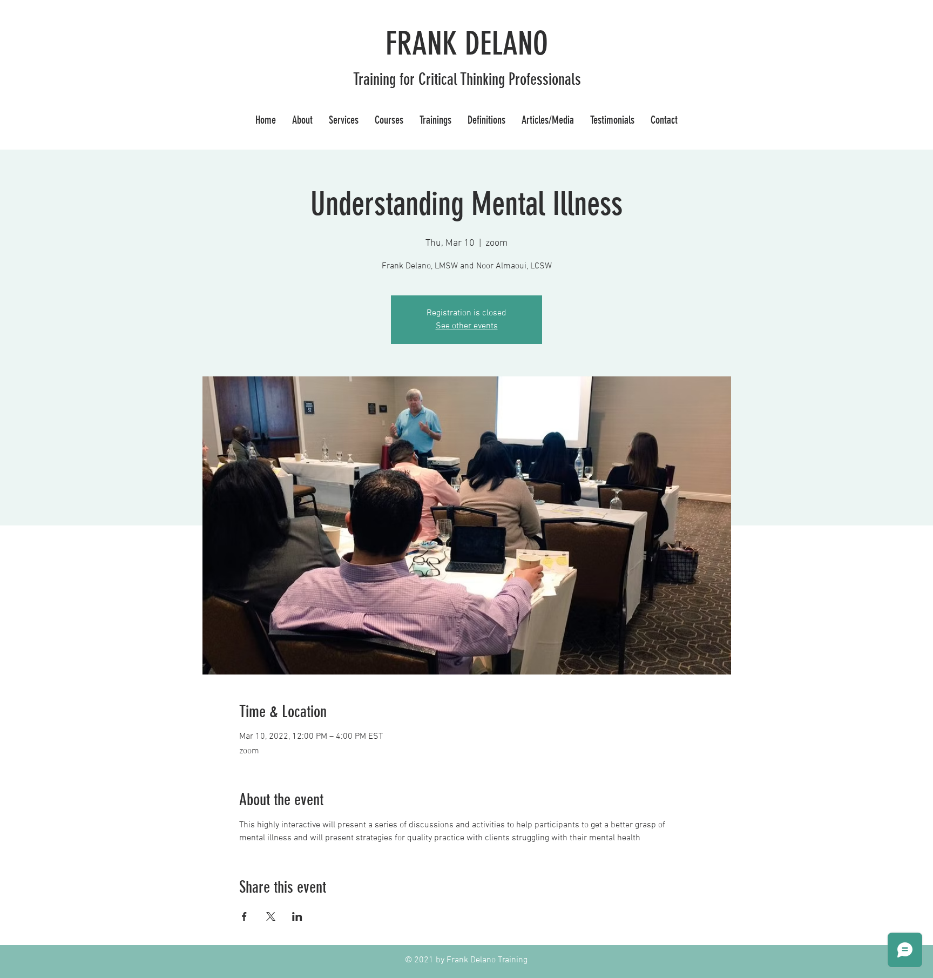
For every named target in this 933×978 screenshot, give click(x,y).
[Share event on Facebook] (244, 916)
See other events (467, 326)
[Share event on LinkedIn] (297, 916)
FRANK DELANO (467, 43)
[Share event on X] (271, 916)
